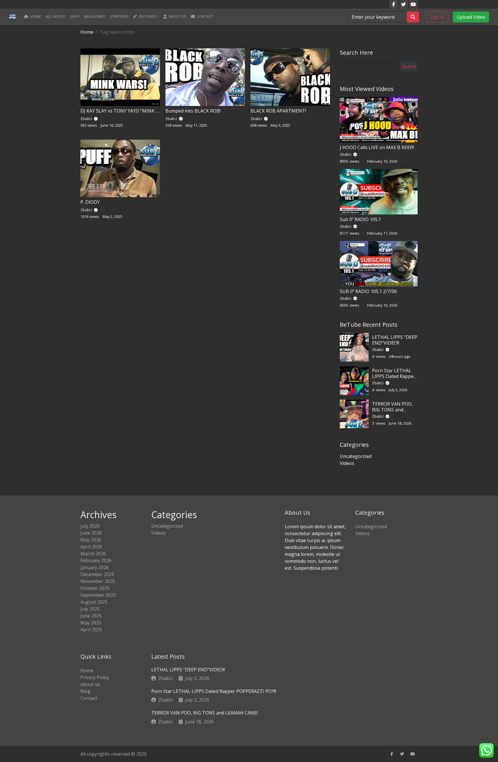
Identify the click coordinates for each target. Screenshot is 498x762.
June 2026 (91, 533)
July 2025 (90, 609)
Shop (75, 16)
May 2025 (90, 623)
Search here (356, 52)
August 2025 (93, 602)
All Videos (55, 16)
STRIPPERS (119, 16)
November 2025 (97, 581)
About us (177, 16)
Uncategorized (355, 456)
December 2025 (97, 574)
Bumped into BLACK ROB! (192, 111)
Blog (85, 691)
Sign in (437, 17)
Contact (204, 16)
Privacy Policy (94, 677)
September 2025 (98, 595)
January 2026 (94, 567)
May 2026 (90, 540)
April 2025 (91, 629)
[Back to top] (17, 728)
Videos (347, 463)
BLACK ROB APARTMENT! (278, 111)
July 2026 (90, 526)
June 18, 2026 (199, 722)
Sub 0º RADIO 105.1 (360, 219)
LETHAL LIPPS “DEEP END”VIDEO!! (394, 340)
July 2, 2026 (197, 700)
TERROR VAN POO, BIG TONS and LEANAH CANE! (392, 409)
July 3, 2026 (197, 678)
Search (408, 66)
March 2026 (93, 553)
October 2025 (95, 588)
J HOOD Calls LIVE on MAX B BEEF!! (377, 147)
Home (35, 16)
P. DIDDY (90, 202)
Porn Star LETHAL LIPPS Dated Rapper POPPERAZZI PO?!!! (394, 376)
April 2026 (91, 547)
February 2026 (96, 560)
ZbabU (346, 154)
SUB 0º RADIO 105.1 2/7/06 (368, 291)
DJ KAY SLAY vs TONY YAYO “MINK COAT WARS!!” (132, 111)
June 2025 (91, 616)
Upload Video (470, 17)
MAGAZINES (94, 16)
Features (147, 16)
